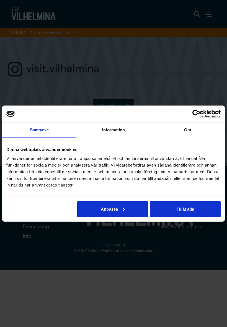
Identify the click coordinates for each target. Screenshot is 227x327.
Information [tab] (113, 129)
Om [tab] (187, 129)
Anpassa (109, 208)
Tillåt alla (185, 208)
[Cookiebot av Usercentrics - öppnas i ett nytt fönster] (196, 114)
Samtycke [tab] (39, 129)
